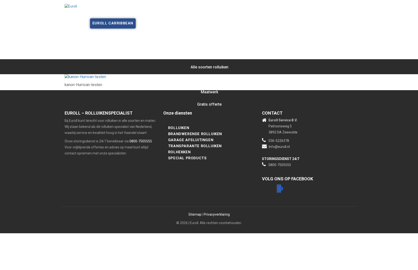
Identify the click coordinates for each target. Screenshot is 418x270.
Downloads (275, 13)
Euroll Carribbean (112, 23)
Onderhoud (169, 13)
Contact (301, 13)
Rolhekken (179, 152)
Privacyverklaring (217, 214)
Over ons (109, 13)
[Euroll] (71, 6)
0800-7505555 (280, 165)
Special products (187, 158)
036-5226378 (279, 141)
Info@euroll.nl (279, 147)
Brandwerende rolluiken (195, 134)
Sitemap (195, 214)
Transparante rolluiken (195, 146)
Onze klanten (238, 13)
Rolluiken (178, 128)
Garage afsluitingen (190, 140)
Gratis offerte (202, 13)
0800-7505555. (141, 141)
